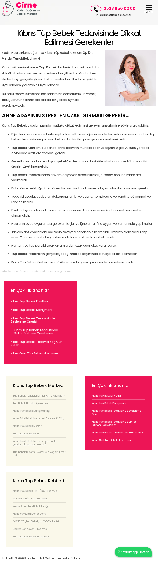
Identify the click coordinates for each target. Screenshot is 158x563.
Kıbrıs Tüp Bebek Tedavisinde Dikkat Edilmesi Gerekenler (79, 38)
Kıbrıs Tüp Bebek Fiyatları (29, 301)
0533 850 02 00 (119, 8)
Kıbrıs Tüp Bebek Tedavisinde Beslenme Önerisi (33, 320)
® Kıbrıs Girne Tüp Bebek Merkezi (21, 8)
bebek (26, 271)
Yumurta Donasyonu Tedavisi (31, 536)
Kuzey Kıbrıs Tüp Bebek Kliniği (30, 506)
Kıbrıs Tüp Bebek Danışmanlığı (31, 411)
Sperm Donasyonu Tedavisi (30, 529)
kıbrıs (15, 271)
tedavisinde (36, 271)
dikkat (46, 271)
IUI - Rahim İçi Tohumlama (30, 498)
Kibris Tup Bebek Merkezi (27, 426)
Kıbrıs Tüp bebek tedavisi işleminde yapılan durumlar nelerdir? (34, 442)
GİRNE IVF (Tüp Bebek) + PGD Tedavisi (36, 521)
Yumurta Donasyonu (26, 433)
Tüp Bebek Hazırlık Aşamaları (31, 403)
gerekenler (65, 271)
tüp (20, 271)
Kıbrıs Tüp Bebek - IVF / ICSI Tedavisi (35, 491)
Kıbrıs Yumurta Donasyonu (29, 513)
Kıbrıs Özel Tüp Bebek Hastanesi (35, 353)
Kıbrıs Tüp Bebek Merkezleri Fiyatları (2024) (38, 418)
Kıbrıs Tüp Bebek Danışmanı (31, 310)
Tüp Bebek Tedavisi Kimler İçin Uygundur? (39, 395)
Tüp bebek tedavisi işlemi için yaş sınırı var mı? (39, 453)
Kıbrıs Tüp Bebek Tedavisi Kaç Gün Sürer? (36, 343)
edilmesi (55, 271)
